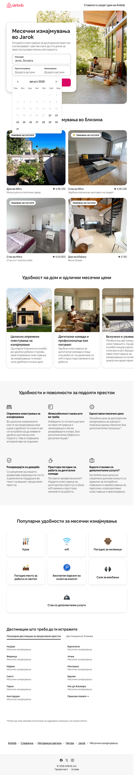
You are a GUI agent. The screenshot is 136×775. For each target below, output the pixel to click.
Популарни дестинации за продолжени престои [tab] (34, 636)
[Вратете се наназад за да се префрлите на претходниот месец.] (18, 82)
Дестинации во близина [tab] (79, 636)
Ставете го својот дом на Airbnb (104, 5)
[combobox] (41, 61)
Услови (75, 769)
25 (24, 122)
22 (50, 115)
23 (56, 115)
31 (17, 129)
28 (43, 122)
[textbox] (27, 72)
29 (50, 122)
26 (30, 122)
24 (17, 122)
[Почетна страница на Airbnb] (15, 5)
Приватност (61, 769)
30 (56, 122)
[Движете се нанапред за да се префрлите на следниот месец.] (56, 82)
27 (37, 122)
